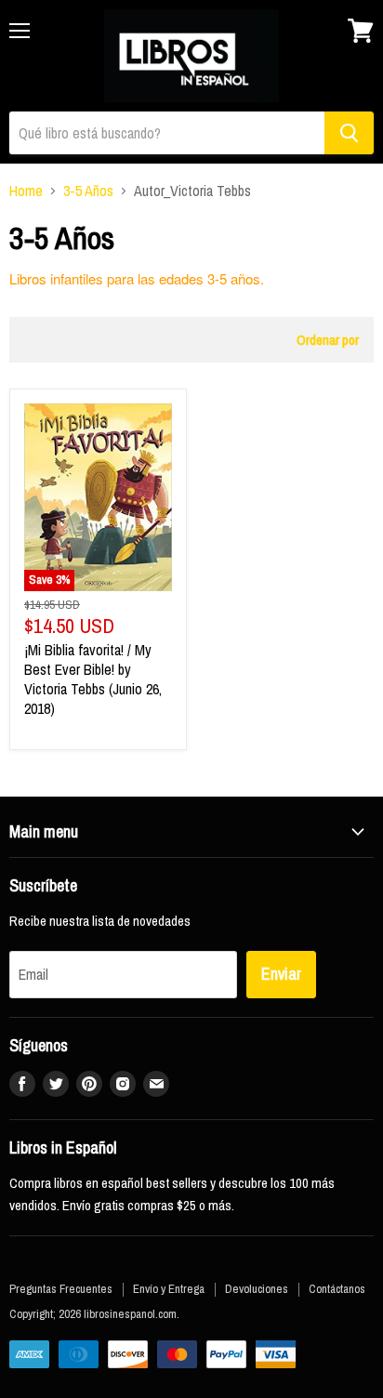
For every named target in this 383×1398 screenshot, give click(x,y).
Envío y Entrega (169, 1289)
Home (26, 190)
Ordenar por (328, 340)
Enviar (281, 973)
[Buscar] (349, 133)
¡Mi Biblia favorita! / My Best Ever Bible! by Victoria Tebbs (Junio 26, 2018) (93, 679)
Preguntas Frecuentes (60, 1289)
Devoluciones (256, 1289)
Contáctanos (337, 1289)
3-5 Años (88, 190)
